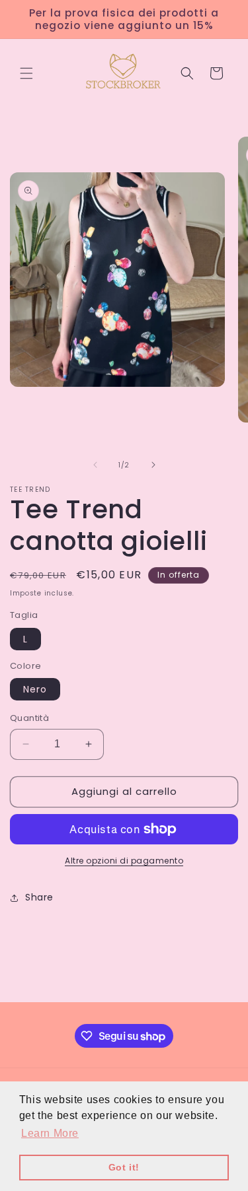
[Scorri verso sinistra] (95, 464)
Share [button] (39, 897)
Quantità (29, 718)
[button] (26, 73)
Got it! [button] (124, 1167)
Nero (35, 689)
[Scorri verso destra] (153, 464)
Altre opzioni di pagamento (124, 860)
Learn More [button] (50, 1133)
